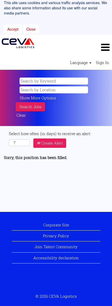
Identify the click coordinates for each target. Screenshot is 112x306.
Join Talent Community (56, 246)
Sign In (102, 62)
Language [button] (79, 62)
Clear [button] (21, 115)
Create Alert (51, 142)
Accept (12, 29)
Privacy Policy (56, 235)
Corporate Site (56, 224)
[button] (74, 47)
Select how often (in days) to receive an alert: (50, 133)
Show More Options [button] (38, 97)
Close (31, 29)
